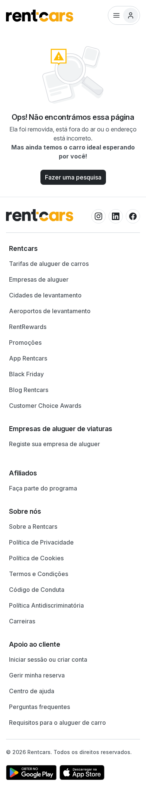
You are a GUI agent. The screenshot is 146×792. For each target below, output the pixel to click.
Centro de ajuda (31, 691)
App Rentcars (28, 358)
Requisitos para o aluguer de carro (57, 722)
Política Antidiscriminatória (46, 605)
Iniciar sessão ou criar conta (48, 659)
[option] (73, 248)
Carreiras (22, 621)
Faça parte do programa (43, 488)
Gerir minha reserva (37, 675)
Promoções (25, 342)
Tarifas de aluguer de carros (49, 263)
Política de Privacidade (41, 542)
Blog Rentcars (28, 390)
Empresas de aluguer (39, 279)
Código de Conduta (36, 589)
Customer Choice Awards (45, 405)
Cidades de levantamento (45, 295)
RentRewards (27, 326)
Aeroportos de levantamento (50, 311)
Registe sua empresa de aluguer (54, 444)
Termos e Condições (38, 574)
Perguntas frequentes (39, 707)
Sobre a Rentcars (33, 526)
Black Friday (26, 374)
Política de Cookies (36, 558)
